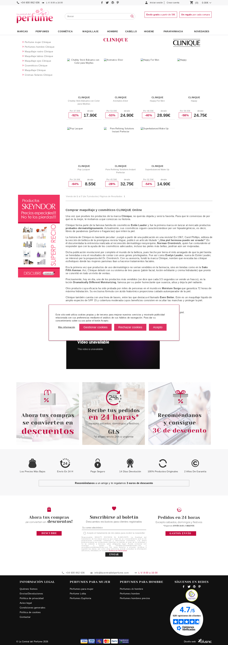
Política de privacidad (32, 598)
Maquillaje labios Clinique (39, 56)
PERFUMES (42, 31)
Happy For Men (157, 101)
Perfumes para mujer (81, 589)
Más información (66, 327)
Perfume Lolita (78, 593)
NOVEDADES (201, 31)
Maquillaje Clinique (35, 70)
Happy (194, 101)
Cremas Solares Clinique (38, 75)
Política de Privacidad (118, 550)
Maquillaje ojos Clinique (38, 60)
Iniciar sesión (156, 3)
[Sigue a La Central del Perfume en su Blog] (113, 3)
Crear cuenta (173, 3)
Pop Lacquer (84, 169)
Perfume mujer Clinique (38, 42)
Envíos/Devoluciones (31, 593)
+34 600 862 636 (30, 2)
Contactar (25, 617)
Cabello (131, 31)
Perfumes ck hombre (131, 589)
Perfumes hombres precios (135, 598)
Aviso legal (26, 603)
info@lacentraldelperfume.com (111, 572)
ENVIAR (114, 554)
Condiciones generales (32, 607)
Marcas (22, 31)
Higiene (149, 31)
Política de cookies (30, 612)
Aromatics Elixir (120, 101)
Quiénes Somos (28, 589)
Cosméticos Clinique (36, 65)
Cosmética (65, 31)
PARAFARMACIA (173, 31)
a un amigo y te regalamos (114, 483)
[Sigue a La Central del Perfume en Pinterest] (117, 3)
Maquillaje (90, 31)
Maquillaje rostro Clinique (39, 51)
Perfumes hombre (130, 593)
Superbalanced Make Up (157, 169)
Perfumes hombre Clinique (39, 46)
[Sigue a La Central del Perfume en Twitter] (107, 3)
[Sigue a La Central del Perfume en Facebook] (102, 3)
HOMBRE (112, 31)
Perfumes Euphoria (80, 598)
